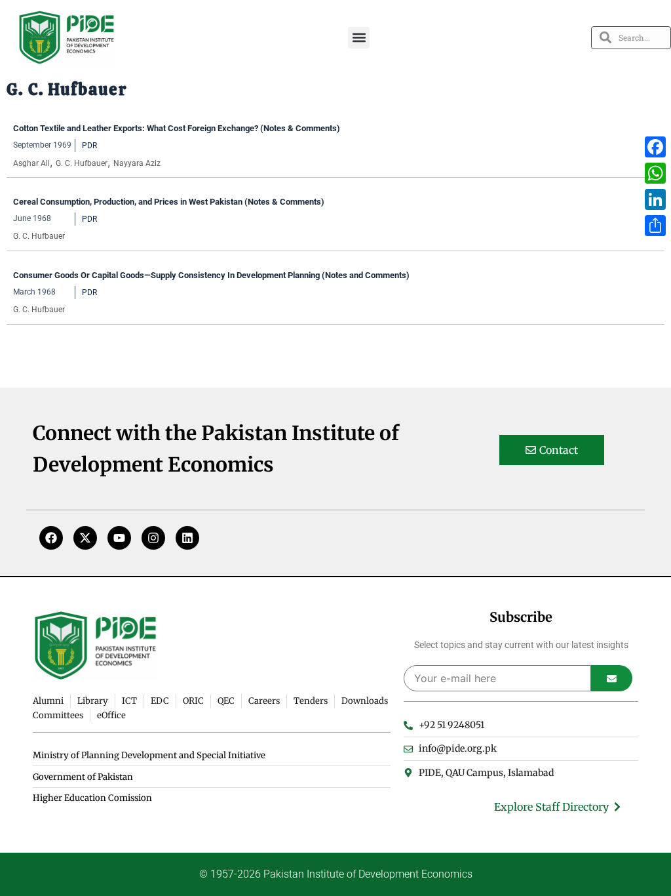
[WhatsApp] (655, 173)
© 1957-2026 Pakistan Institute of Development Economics (335, 874)
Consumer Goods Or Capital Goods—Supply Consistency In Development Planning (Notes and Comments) (211, 275)
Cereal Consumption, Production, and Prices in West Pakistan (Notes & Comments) (168, 202)
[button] (359, 38)
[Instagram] (153, 538)
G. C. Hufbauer (81, 163)
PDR (89, 146)
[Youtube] (119, 538)
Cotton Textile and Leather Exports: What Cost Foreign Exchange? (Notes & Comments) (176, 128)
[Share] (655, 226)
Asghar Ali (31, 163)
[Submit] (611, 678)
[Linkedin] (187, 538)
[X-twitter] (85, 538)
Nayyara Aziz (137, 163)
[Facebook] (51, 538)
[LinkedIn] (655, 199)
